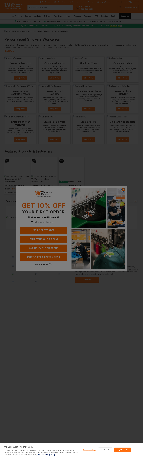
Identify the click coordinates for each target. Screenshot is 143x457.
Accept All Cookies (122, 450)
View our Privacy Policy (46, 455)
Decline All (105, 450)
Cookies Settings (89, 450)
